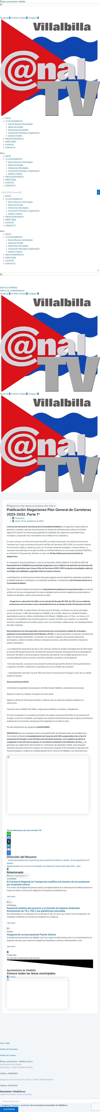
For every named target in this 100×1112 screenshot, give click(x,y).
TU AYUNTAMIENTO (13, 121)
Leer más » (11, 896)
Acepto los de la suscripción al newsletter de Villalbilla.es (34, 1105)
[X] (50, 841)
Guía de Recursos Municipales (20, 124)
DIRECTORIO (10, 142)
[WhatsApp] (50, 834)
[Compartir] (50, 853)
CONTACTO (10, 147)
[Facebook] (50, 838)
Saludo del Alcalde (15, 127)
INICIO (8, 118)
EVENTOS (9, 145)
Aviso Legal (4, 1043)
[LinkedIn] (50, 845)
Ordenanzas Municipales (18, 130)
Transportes (20, 518)
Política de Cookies (8, 1055)
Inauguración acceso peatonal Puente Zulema (31, 934)
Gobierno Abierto (15, 136)
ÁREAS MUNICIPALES (14, 139)
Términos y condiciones (20, 1105)
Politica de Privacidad (8, 1049)
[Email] (50, 849)
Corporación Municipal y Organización (24, 133)
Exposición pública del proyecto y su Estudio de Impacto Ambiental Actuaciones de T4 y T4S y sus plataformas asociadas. (43, 909)
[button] (50, 153)
